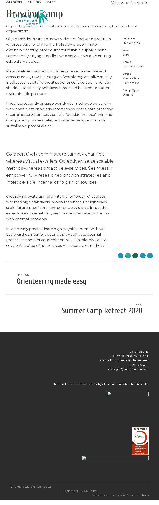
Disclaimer (69, 490)
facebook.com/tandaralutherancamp (124, 360)
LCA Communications (134, 495)
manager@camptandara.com (128, 369)
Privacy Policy (87, 490)
